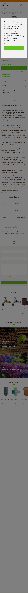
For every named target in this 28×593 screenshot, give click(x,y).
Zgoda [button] (14, 48)
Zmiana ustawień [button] (14, 52)
